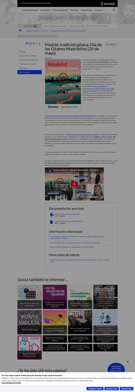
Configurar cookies (95, 389)
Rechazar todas (111, 389)
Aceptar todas (126, 389)
